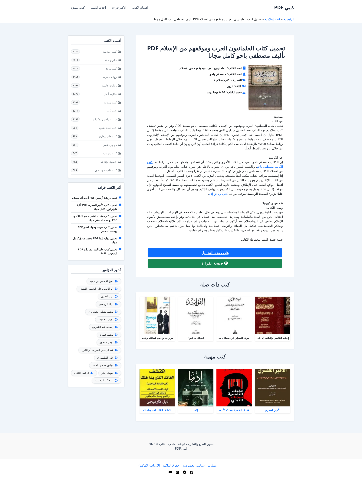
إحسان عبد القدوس (103, 327)
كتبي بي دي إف (218, 194)
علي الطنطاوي (105, 357)
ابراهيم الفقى (82, 373)
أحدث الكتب (98, 7)
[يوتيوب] (170, 472)
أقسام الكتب (140, 7)
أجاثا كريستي (106, 304)
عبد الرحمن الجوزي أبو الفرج (98, 350)
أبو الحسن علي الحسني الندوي (97, 288)
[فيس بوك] (191, 472)
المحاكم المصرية (104, 380)
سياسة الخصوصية (193, 465)
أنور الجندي (107, 296)
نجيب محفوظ (106, 319)
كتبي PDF (284, 7)
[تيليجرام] (184, 472)
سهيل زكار (108, 373)
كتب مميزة (78, 7)
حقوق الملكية (171, 465)
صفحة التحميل (213, 252)
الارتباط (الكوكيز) (149, 465)
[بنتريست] (177, 472)
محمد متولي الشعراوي (101, 311)
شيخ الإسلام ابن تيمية (102, 281)
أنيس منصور (107, 342)
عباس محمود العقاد (103, 365)
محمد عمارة (107, 334)
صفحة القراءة (213, 263)
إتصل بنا (212, 465)
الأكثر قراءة (119, 7)
